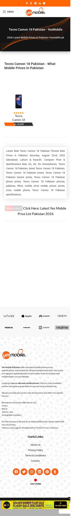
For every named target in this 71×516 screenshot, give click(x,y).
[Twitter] (24, 471)
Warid (4, 408)
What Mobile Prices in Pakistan (44, 427)
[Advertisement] (35, 81)
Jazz (35, 402)
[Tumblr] (55, 471)
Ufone (4, 405)
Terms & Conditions (35, 455)
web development (35, 393)
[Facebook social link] (27, 3)
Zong (4, 415)
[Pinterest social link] (35, 3)
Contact (35, 460)
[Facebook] (16, 471)
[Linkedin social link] (40, 3)
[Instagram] (31, 471)
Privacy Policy (35, 450)
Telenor (5, 412)
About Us (35, 444)
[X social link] (31, 3)
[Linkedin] (39, 471)
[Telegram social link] (44, 3)
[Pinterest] (47, 471)
